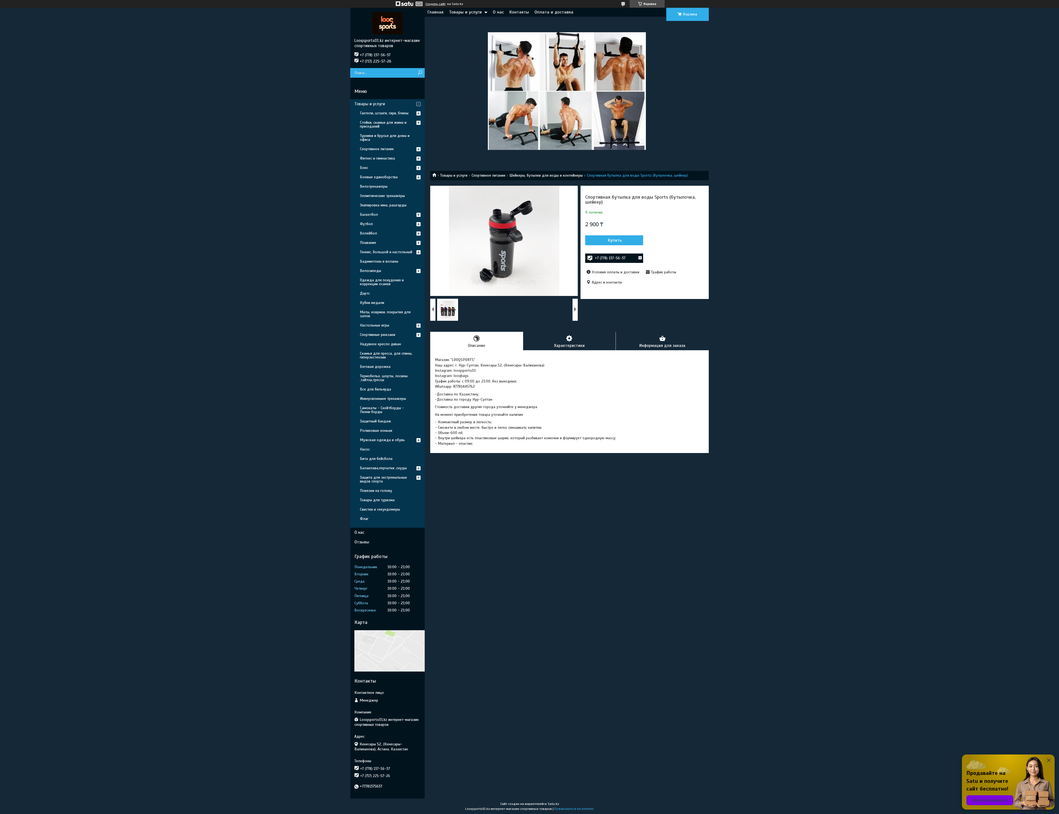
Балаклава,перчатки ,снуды (383, 468)
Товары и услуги (465, 12)
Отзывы (361, 542)
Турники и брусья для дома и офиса (385, 137)
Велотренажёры (373, 186)
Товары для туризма (377, 500)
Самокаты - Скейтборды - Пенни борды (382, 410)
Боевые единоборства (379, 177)
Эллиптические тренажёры (382, 195)
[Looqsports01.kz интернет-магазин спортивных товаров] (387, 23)
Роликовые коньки (376, 430)
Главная (435, 12)
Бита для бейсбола (376, 458)
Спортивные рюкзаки (377, 334)
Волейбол (368, 233)
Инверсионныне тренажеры (383, 398)
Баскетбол (369, 214)
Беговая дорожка (375, 366)
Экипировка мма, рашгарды (383, 205)
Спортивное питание (489, 175)
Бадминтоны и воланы (379, 261)
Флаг (364, 518)
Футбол (366, 224)
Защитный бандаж (375, 421)
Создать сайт (436, 4)
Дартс (365, 293)
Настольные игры (374, 325)
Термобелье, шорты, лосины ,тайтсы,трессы (384, 378)
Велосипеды (370, 270)
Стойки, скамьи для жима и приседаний (383, 124)
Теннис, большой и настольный (386, 252)
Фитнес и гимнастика (377, 158)
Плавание (368, 242)
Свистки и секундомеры (380, 509)
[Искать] (420, 73)
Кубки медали (372, 302)
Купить (615, 240)
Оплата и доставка (553, 12)
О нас (498, 12)
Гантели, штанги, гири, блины (384, 113)
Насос (365, 449)
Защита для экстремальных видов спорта (383, 479)
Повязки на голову (376, 490)
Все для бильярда (375, 389)
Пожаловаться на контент (574, 809)
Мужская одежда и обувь (382, 440)
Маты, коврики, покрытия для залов (385, 314)
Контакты (519, 12)
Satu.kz (553, 804)
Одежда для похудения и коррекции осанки (382, 282)
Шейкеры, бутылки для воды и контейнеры (546, 175)
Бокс (364, 167)
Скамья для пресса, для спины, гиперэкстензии (386, 355)
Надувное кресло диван (380, 344)
